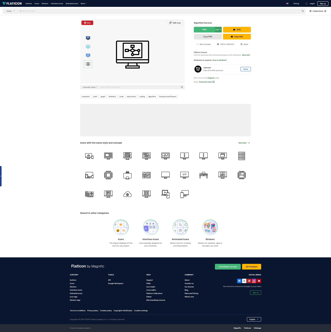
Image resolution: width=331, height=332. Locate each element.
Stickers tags (75, 300)
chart (95, 96)
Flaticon (247, 328)
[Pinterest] (249, 281)
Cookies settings (141, 311)
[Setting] (146, 194)
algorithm (152, 96)
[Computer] (165, 175)
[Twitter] (244, 281)
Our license (189, 287)
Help (148, 275)
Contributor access (228, 266)
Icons (37, 3)
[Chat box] (146, 156)
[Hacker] (127, 175)
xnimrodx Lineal (205, 82)
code (121, 96)
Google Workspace (115, 283)
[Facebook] (239, 281)
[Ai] (127, 194)
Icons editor (151, 290)
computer (86, 96)
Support (149, 280)
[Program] (108, 156)
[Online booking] (127, 156)
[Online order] (89, 156)
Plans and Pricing (191, 293)
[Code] (184, 175)
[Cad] (108, 194)
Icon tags (73, 297)
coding (142, 96)
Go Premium (251, 266)
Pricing (296, 3)
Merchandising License (155, 300)
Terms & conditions (77, 310)
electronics (131, 96)
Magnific (237, 328)
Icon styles (150, 287)
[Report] (184, 156)
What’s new (189, 297)
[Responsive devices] (89, 175)
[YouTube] (259, 281)
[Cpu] (108, 175)
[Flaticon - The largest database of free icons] (12, 3)
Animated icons (72, 3)
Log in (312, 3)
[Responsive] (165, 194)
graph (103, 96)
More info (246, 55)
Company (189, 275)
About (187, 280)
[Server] (242, 156)
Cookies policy (106, 310)
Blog (186, 290)
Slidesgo (257, 328)
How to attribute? (220, 60)
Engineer (211, 78)
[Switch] (223, 156)
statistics (112, 96)
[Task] (165, 156)
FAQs (148, 283)
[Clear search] (297, 11)
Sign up (323, 3)
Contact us (189, 283)
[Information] (203, 156)
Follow (149, 297)
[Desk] (203, 175)
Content (74, 275)
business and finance (167, 96)
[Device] (184, 194)
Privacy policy (92, 310)
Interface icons (57, 3)
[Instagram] (254, 281)
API (109, 280)
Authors (28, 3)
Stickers (45, 3)
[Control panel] (146, 175)
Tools (111, 275)
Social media (255, 275)
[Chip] (89, 194)
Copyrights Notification (123, 310)
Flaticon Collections (154, 293)
